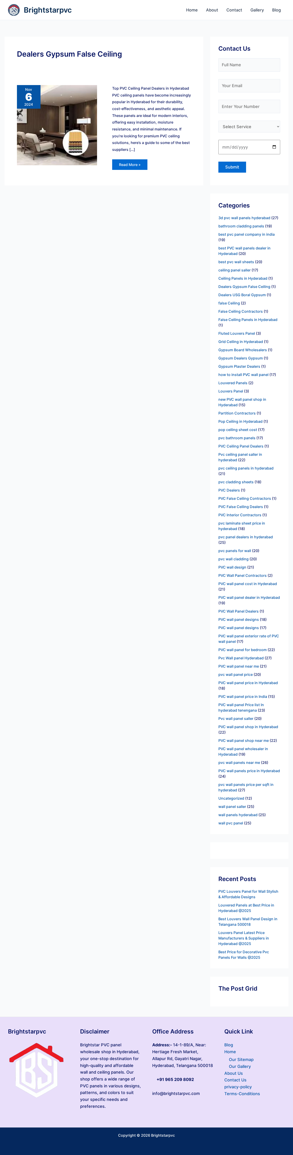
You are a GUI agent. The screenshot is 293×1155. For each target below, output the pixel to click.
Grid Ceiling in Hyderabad (240, 341)
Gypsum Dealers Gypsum (240, 358)
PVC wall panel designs (238, 619)
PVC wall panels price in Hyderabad (249, 770)
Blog (228, 1044)
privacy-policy (238, 1086)
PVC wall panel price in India (242, 696)
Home (230, 1051)
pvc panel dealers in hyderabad (245, 537)
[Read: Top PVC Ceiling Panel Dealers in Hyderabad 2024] (57, 124)
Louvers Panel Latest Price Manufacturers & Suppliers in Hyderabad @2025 (243, 938)
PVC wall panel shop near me (243, 740)
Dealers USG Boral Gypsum (242, 295)
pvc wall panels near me (239, 762)
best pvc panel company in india (246, 234)
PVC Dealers (229, 490)
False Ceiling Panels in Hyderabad (247, 319)
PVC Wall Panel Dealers (238, 611)
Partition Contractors (237, 413)
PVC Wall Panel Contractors (242, 575)
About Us (233, 1073)
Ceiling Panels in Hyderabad (242, 278)
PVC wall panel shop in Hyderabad (248, 726)
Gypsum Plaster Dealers (239, 366)
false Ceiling (229, 303)
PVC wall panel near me (238, 666)
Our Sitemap (241, 1059)
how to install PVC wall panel (243, 374)
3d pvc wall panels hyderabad (244, 218)
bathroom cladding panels (241, 226)
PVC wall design (232, 567)
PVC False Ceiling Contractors (244, 498)
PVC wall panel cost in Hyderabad (247, 583)
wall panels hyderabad (238, 814)
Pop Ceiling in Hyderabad (240, 421)
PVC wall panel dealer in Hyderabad (249, 597)
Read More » (130, 163)
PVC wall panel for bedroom (242, 649)
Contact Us (235, 1080)
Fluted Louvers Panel (236, 333)
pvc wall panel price (235, 674)
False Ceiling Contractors (240, 311)
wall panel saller (232, 806)
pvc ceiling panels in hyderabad (246, 468)
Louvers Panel (230, 391)
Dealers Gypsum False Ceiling (244, 286)
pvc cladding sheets (236, 482)
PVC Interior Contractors (239, 515)
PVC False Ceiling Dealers (240, 506)
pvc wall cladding (233, 559)
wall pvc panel (230, 823)
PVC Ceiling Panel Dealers (240, 446)
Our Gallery (240, 1066)
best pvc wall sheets (236, 262)
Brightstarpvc (48, 10)
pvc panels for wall (234, 550)
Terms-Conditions (242, 1093)
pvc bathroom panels (236, 438)
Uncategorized (231, 798)
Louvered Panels (232, 383)
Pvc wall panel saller (235, 718)
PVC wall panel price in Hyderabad (248, 682)
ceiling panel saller (234, 270)
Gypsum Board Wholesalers (242, 350)
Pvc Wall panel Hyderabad (241, 658)
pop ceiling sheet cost (237, 429)
